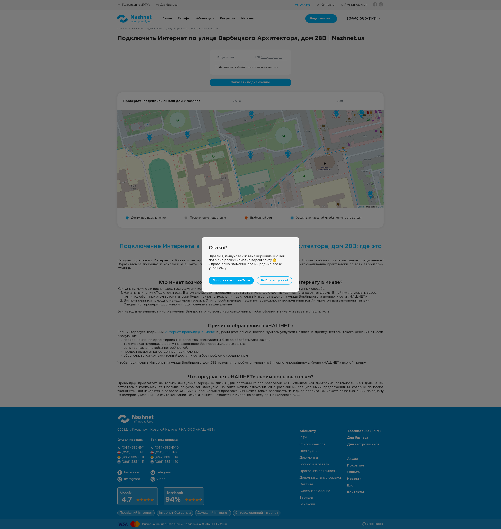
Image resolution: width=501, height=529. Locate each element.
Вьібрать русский (274, 280)
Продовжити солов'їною (231, 280)
